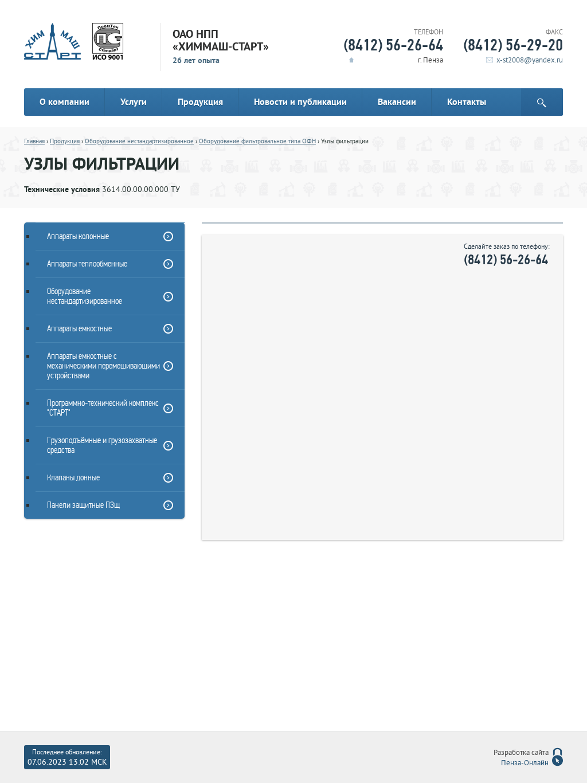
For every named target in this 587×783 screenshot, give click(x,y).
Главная (34, 142)
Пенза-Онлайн (525, 763)
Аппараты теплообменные (87, 264)
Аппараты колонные (78, 236)
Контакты (466, 102)
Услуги (133, 102)
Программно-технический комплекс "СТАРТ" (103, 408)
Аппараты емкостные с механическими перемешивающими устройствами (103, 366)
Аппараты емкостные (79, 328)
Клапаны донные (73, 477)
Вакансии (397, 102)
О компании (64, 102)
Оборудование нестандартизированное (139, 142)
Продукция (200, 102)
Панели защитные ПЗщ (83, 505)
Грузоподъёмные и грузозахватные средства (102, 445)
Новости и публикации (300, 102)
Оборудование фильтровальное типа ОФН (257, 142)
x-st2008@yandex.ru (529, 60)
